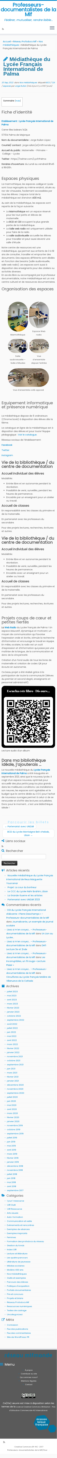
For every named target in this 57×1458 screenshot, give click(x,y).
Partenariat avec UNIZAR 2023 (24, 899)
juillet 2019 (12, 1137)
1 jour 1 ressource (15, 1200)
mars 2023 (12, 1003)
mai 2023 (11, 995)
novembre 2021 (15, 1056)
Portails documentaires (19, 1290)
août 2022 (12, 1024)
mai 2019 (11, 1145)
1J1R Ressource (14, 1208)
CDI (53, 82)
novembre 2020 (15, 1088)
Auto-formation (15, 1217)
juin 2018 (11, 1178)
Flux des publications (17, 1329)
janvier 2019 (13, 1161)
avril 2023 (12, 999)
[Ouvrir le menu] (52, 28)
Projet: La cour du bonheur (22, 887)
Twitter (5, 450)
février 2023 (13, 1007)
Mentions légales (28, 1381)
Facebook (7, 445)
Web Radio (10, 627)
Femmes (11, 1237)
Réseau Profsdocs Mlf (25, 41)
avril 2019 (11, 1149)
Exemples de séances (18, 1229)
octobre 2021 (13, 1060)
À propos (29, 1370)
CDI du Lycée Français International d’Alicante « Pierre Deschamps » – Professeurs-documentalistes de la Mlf (27, 913)
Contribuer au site (29, 1373)
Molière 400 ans (15, 1269)
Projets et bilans (15, 1298)
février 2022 (13, 1048)
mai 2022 (11, 1036)
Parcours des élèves (17, 1282)
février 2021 (12, 1076)
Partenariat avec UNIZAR (19, 826)
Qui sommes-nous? (29, 1377)
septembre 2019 (15, 1133)
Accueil (7, 41)
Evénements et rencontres (20, 1225)
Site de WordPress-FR (18, 1337)
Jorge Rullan (20, 86)
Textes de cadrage (17, 1310)
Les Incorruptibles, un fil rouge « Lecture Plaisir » (25, 961)
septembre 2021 (15, 1064)
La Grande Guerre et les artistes (25, 895)
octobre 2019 (13, 1129)
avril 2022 (12, 1040)
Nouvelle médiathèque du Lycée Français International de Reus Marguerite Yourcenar (29, 879)
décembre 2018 (15, 1166)
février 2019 (12, 1157)
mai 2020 (11, 1105)
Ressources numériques (19, 1306)
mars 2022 (12, 1044)
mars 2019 (12, 1153)
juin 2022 (11, 1032)
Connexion (12, 1324)
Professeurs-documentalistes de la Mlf (28, 9)
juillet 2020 (12, 1097)
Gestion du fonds (15, 1245)
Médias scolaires (15, 1265)
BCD (48, 82)
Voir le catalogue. (27, 434)
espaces (7, 86)
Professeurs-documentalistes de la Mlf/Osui (27, 1450)
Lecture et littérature (17, 1253)
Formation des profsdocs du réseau (25, 1241)
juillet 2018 (12, 1174)
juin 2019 (11, 1141)
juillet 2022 (12, 1028)
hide (18, 100)
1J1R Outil (11, 1204)
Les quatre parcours (17, 1257)
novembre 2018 (15, 1170)
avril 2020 (12, 1109)
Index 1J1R (12, 1249)
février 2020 (13, 1117)
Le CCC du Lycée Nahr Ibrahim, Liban (28, 891)
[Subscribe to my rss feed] (3, 29)
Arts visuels (12, 1213)
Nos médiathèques (28, 82)
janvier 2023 (13, 1011)
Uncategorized (14, 1314)
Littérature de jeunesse (18, 1261)
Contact (28, 1384)
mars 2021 (12, 1072)
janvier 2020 (13, 1121)
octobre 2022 (14, 1015)
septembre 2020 (15, 1093)
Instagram (7, 455)
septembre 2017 (15, 1190)
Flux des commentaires (19, 1333)
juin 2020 (11, 1101)
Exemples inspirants (17, 1233)
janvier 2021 (13, 1080)
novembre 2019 (15, 1125)
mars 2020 (12, 1113)
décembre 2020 (15, 1084)
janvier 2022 (13, 1052)
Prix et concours (15, 1294)
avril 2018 (11, 1186)
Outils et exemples (16, 1277)
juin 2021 (11, 1068)
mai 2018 (11, 1182)
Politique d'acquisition (18, 1286)
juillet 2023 (12, 991)
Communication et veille (19, 1221)
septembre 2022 (15, 1019)
